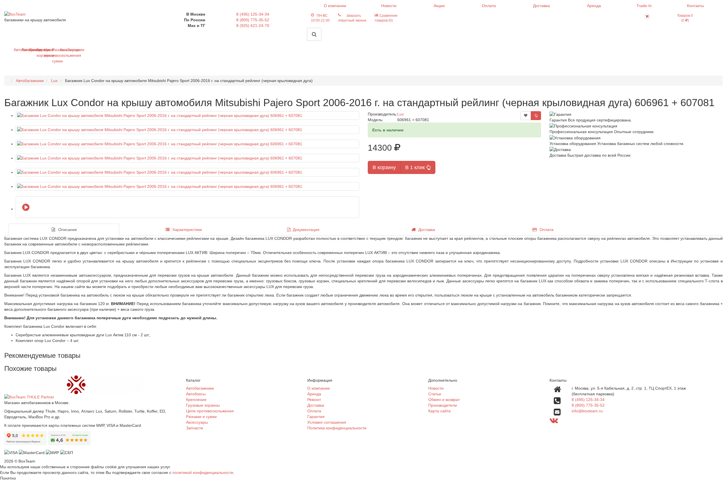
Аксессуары (62, 49)
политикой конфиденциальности (202, 472)
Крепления (31, 49)
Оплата (489, 5)
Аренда (594, 5)
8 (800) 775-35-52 (252, 20)
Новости (388, 5)
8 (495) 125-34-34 (252, 14)
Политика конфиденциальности (336, 428)
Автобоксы (23, 49)
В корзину (384, 167)
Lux (400, 114)
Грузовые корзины (39, 52)
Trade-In (644, 5)
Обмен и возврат (444, 399)
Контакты (695, 5)
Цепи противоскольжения (46, 52)
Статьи (434, 394)
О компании (335, 5)
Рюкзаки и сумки (54, 55)
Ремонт (314, 399)
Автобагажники (16, 49)
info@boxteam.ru (587, 411)
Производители (442, 405)
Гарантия (316, 416)
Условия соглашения (326, 422)
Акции (439, 5)
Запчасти (69, 49)
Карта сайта (439, 411)
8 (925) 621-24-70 (252, 25)
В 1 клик (415, 167)
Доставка (541, 5)
